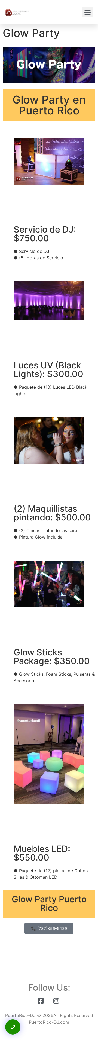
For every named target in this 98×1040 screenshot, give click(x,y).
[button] (87, 12)
